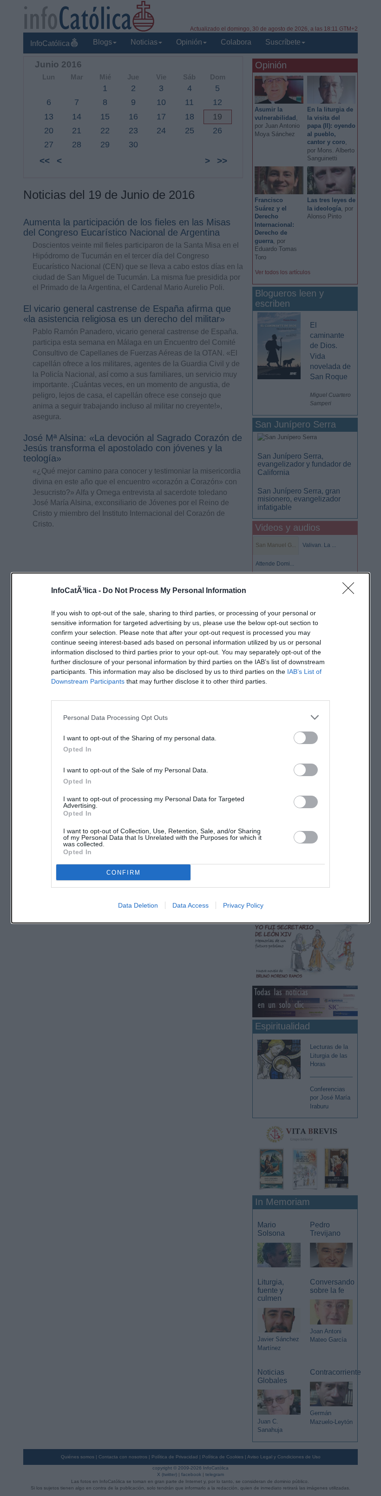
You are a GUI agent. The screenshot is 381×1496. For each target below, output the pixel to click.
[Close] (351, 591)
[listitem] (190, 717)
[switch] (306, 738)
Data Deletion (138, 905)
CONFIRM (123, 872)
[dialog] (190, 748)
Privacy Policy (243, 905)
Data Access (190, 905)
